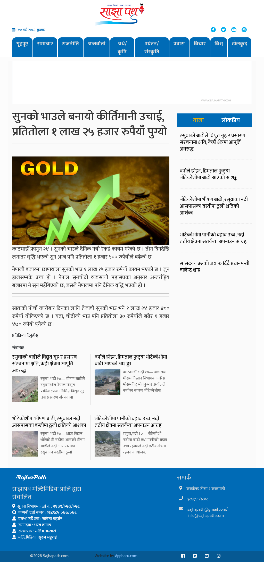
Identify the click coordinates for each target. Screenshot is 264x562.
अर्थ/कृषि (122, 47)
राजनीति (70, 43)
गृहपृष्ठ (22, 43)
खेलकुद (239, 43)
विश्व (218, 43)
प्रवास (179, 43)
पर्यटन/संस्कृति (151, 47)
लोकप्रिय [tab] (230, 120)
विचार (200, 43)
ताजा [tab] (198, 120)
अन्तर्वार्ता (96, 43)
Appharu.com (126, 555)
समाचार (45, 43)
